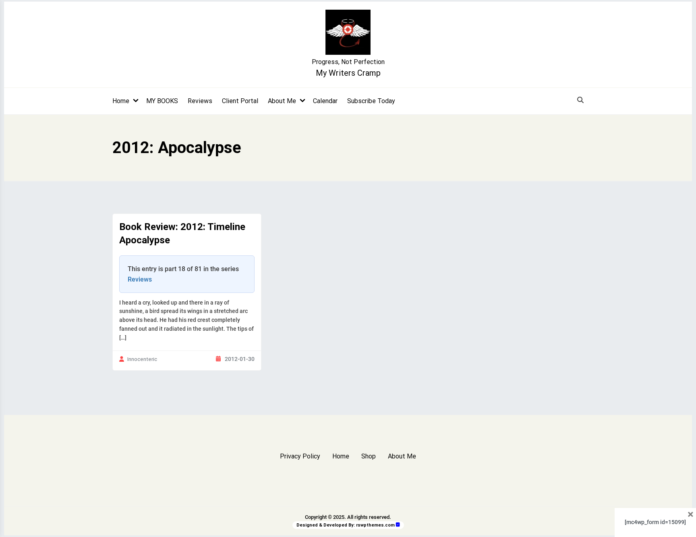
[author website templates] (398, 524)
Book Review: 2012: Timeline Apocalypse (182, 233)
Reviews (200, 101)
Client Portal (240, 101)
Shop (368, 456)
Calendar (325, 101)
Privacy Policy (300, 456)
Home (120, 101)
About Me (282, 101)
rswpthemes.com (375, 525)
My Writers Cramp (348, 73)
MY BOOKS (162, 101)
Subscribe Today (371, 101)
